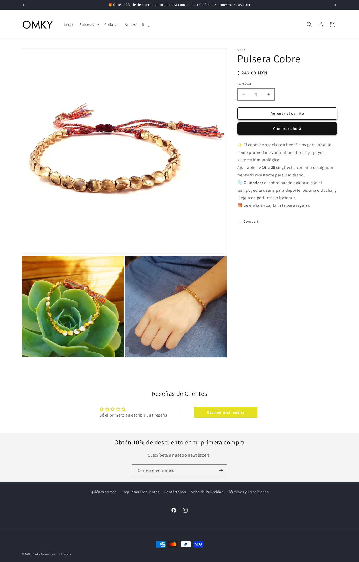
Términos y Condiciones (248, 491)
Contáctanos (175, 491)
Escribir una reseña (225, 412)
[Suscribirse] (221, 470)
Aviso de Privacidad (207, 491)
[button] (88, 24)
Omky (36, 554)
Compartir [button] (252, 221)
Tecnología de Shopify (56, 554)
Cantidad (244, 84)
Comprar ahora (287, 128)
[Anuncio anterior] (23, 5)
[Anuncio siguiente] (335, 5)
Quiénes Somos (103, 491)
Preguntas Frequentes (140, 491)
